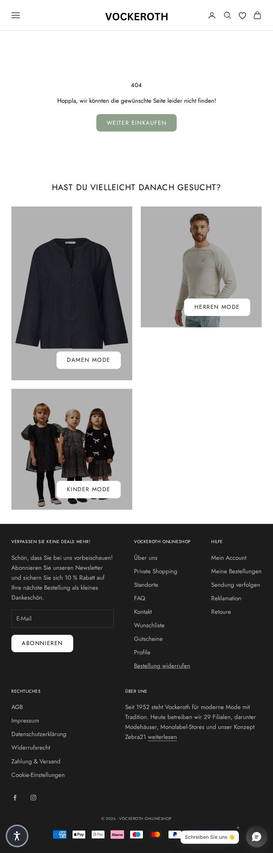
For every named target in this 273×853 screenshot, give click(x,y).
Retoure (221, 611)
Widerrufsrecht (30, 747)
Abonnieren (42, 643)
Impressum (25, 720)
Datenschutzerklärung (38, 734)
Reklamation (226, 598)
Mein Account (228, 557)
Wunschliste (149, 625)
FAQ (139, 598)
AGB (17, 707)
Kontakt (143, 611)
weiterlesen (162, 737)
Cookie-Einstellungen (38, 775)
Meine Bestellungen (236, 571)
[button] (17, 836)
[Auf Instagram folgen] (33, 797)
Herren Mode (217, 307)
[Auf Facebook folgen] (14, 797)
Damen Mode (89, 360)
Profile (142, 652)
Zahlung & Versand (35, 761)
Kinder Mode (89, 489)
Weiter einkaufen (137, 123)
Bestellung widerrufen (162, 665)
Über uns (145, 557)
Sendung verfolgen (235, 584)
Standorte (146, 584)
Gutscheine (148, 638)
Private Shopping (155, 571)
